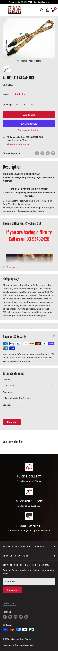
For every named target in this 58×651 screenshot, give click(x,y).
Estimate (11, 422)
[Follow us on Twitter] (10, 617)
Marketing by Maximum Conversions (18, 645)
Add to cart (29, 114)
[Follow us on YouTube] (21, 617)
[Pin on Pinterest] (42, 153)
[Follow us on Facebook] (5, 617)
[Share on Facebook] (37, 153)
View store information (18, 144)
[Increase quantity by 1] (32, 104)
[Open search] (41, 10)
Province (7, 392)
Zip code (7, 404)
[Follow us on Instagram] (15, 617)
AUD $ (7, 603)
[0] (53, 10)
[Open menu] (4, 10)
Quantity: (7, 104)
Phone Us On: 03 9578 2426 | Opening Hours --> (29, 2)
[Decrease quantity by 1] (17, 104)
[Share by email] (53, 153)
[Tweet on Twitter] (48, 153)
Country (7, 379)
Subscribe (12, 589)
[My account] (47, 10)
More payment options (29, 130)
